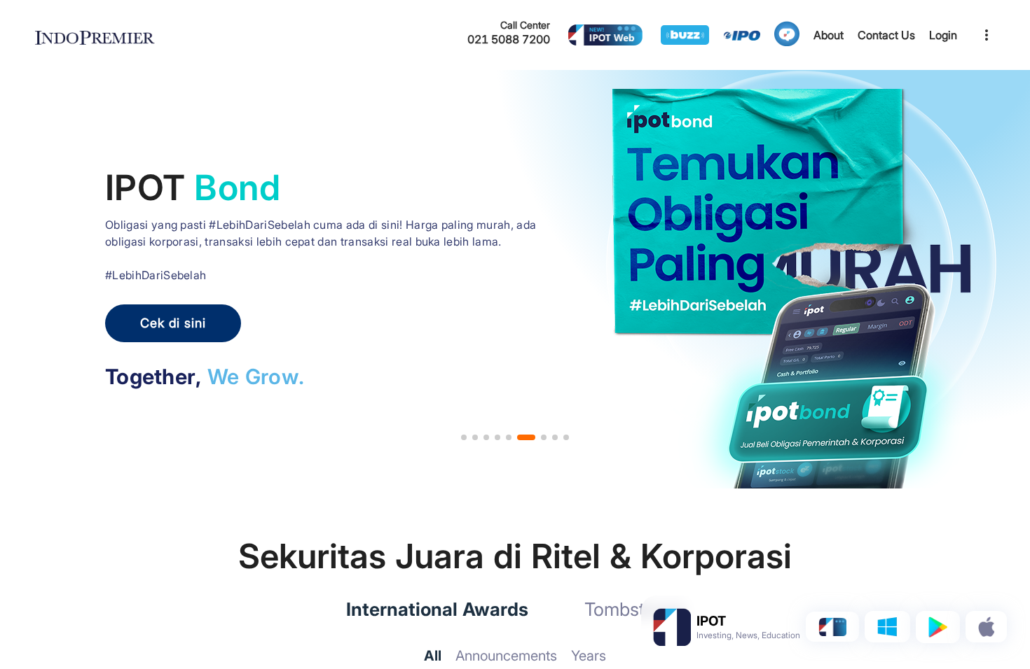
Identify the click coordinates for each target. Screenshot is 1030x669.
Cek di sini (173, 323)
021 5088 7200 (508, 39)
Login (943, 35)
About (828, 35)
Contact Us (886, 35)
